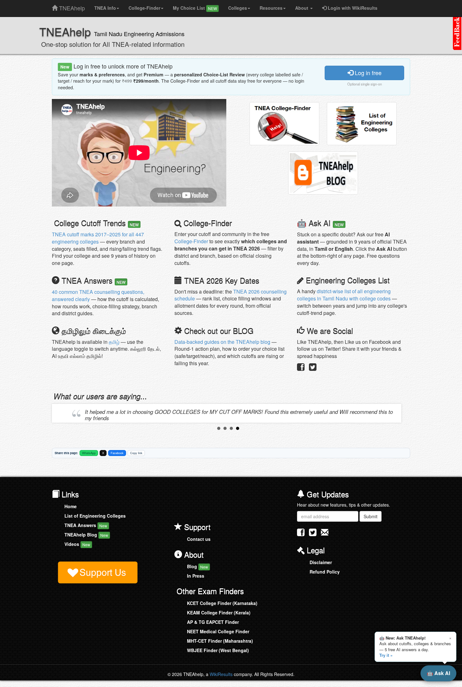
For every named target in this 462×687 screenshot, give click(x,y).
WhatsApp (89, 453)
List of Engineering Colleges (95, 516)
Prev (62, 413)
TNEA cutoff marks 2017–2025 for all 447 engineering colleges (98, 238)
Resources (271, 8)
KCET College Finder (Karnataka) (222, 603)
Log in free (367, 73)
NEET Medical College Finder (218, 631)
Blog (197, 566)
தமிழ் (114, 341)
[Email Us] (324, 532)
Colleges (237, 8)
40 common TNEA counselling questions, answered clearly (98, 295)
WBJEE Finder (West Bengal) (218, 650)
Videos (77, 544)
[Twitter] (312, 368)
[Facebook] (301, 368)
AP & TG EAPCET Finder (213, 622)
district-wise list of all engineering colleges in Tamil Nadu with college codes (344, 295)
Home (70, 506)
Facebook (117, 453)
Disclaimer (321, 562)
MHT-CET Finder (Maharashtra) (220, 641)
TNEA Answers (85, 525)
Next (395, 413)
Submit (370, 516)
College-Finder (144, 8)
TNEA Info (105, 8)
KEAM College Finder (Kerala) (218, 612)
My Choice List (195, 8)
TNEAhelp (71, 6)
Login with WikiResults (352, 8)
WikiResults (221, 674)
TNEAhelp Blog (86, 534)
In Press (195, 576)
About (302, 8)
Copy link (136, 453)
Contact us (199, 539)
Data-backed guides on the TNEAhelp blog (222, 341)
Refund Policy (325, 572)
